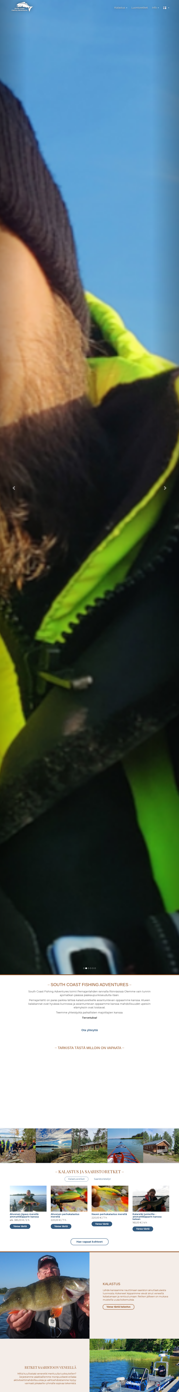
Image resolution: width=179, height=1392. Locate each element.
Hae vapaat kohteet (89, 1241)
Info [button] (154, 7)
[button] (166, 8)
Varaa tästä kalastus (118, 1306)
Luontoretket (139, 7)
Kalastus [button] (120, 7)
